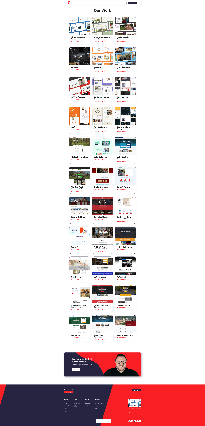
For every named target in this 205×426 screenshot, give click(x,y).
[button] (116, 2)
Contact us (68, 392)
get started (76, 369)
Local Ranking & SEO (67, 405)
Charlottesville (87, 403)
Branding (65, 408)
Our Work (106, 2)
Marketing (65, 403)
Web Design (66, 401)
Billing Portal (97, 405)
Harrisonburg (87, 401)
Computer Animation (67, 406)
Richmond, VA (87, 406)
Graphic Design (66, 409)
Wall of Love (76, 406)
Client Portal (97, 408)
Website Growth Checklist (99, 403)
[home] (70, 2)
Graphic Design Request (78, 405)
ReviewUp (76, 401)
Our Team (111, 2)
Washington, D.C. (87, 405)
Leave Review (136, 390)
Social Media (66, 411)
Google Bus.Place (77, 403)
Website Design (100, 2)
